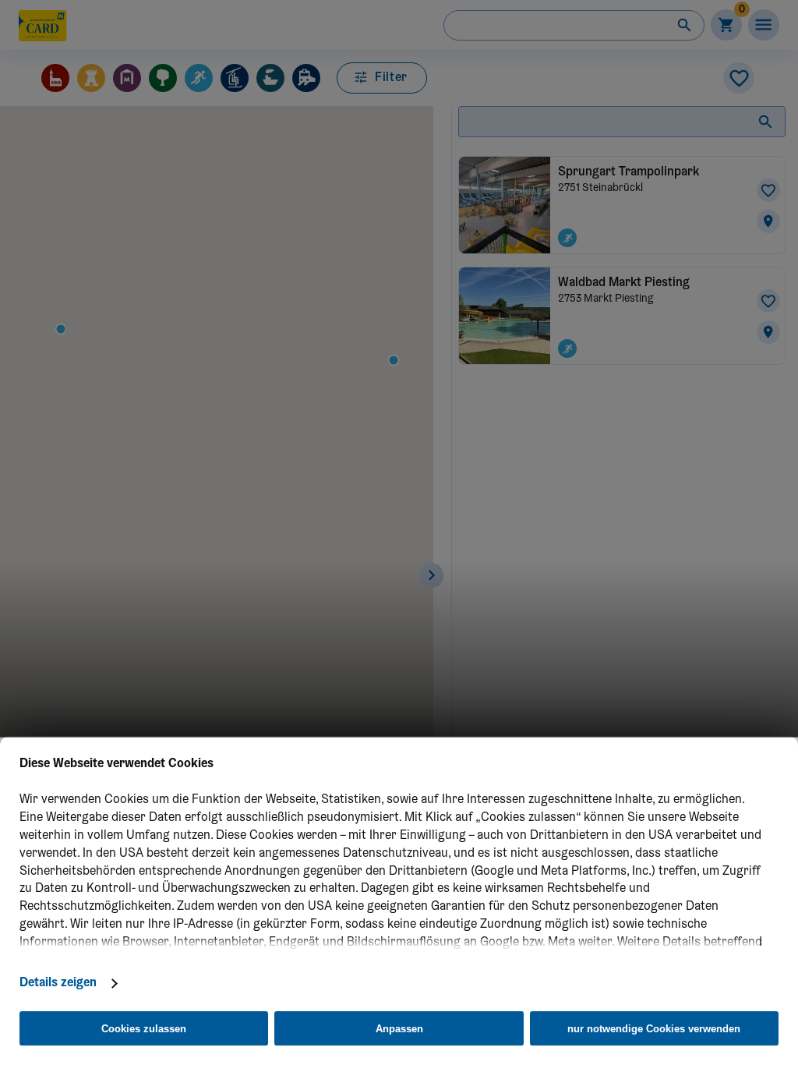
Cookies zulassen (143, 1029)
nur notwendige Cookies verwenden (653, 1029)
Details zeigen (58, 983)
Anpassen (399, 1029)
